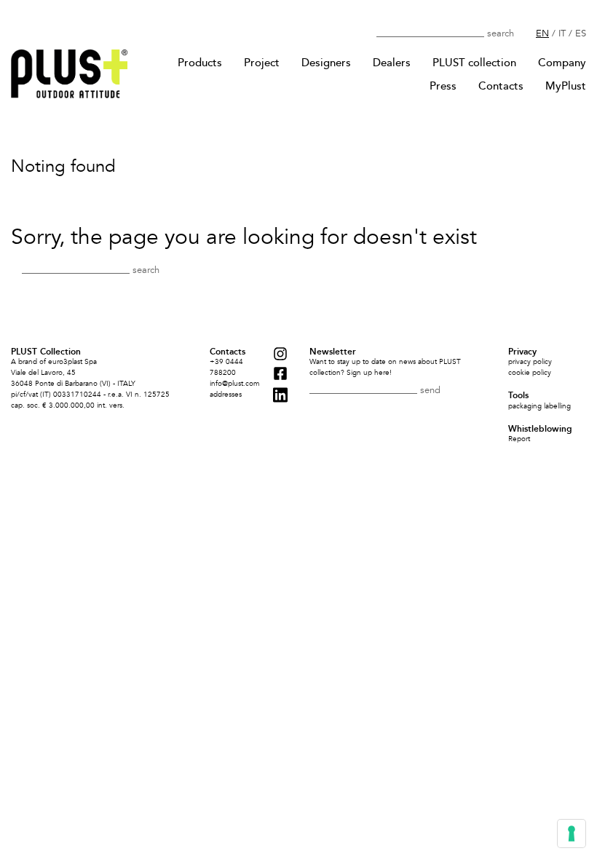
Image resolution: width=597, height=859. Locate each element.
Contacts (500, 86)
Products (200, 62)
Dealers (392, 62)
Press (443, 86)
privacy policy (530, 362)
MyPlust (565, 86)
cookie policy (529, 373)
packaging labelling (539, 406)
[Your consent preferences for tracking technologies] (571, 833)
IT (562, 33)
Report (519, 439)
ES (580, 33)
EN (542, 33)
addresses (226, 394)
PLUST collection (474, 62)
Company (562, 62)
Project (262, 62)
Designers (326, 62)
